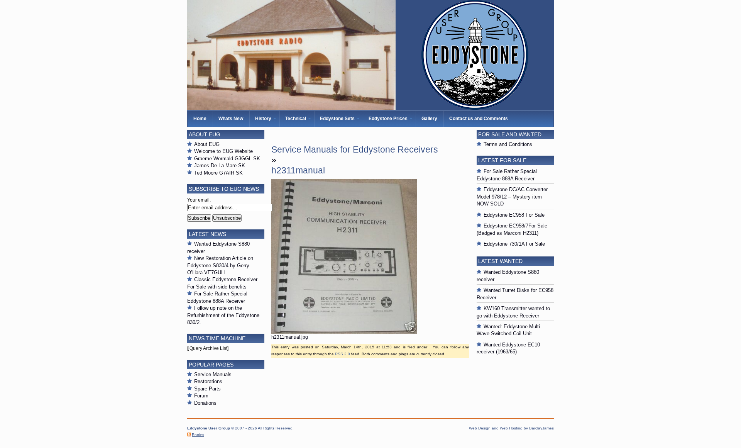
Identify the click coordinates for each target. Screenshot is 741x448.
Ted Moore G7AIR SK (218, 173)
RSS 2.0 (342, 354)
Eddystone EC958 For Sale (514, 215)
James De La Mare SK (219, 165)
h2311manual (298, 170)
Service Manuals (213, 374)
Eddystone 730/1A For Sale (514, 244)
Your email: (199, 200)
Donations (205, 403)
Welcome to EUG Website (223, 151)
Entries (198, 435)
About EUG (207, 144)
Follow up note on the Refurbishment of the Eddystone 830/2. (223, 315)
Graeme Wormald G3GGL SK (227, 158)
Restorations (208, 381)
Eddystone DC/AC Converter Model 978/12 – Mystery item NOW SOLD (512, 197)
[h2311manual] (344, 332)
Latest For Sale (502, 160)
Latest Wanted (500, 261)
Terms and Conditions (508, 144)
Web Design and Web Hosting (496, 428)
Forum (201, 396)
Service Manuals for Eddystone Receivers (354, 149)
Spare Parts (207, 389)
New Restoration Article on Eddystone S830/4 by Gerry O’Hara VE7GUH (220, 265)
